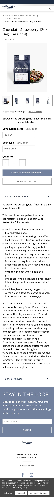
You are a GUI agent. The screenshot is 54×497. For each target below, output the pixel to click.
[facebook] (22, 475)
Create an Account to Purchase (27, 172)
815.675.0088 (28, 465)
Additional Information (16, 196)
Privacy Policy (21, 487)
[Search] (50, 8)
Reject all (21, 493)
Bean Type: (15, 142)
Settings (8, 493)
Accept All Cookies (38, 493)
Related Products (13, 378)
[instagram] (31, 475)
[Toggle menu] (43, 8)
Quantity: (8, 156)
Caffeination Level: (20, 128)
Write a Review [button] (35, 111)
